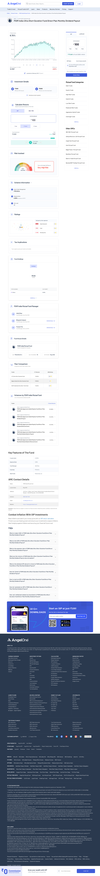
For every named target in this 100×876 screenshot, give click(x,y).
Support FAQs (33, 736)
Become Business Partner (35, 697)
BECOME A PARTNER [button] (35, 695)
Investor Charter (49, 859)
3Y (36, 64)
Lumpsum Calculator (55, 663)
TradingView (39, 749)
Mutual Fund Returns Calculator (58, 681)
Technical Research (12, 704)
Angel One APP (19, 746)
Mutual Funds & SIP (23, 9)
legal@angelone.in (45, 848)
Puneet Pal (19, 327)
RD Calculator (54, 675)
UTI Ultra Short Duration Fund (18, 376)
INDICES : (9, 756)
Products (44, 9)
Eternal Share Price (55, 728)
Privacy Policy (34, 851)
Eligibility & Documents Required (37, 706)
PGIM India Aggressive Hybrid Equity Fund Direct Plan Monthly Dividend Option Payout (31, 433)
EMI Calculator (54, 685)
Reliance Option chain (57, 763)
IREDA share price (12, 726)
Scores (48, 856)
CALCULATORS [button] (55, 656)
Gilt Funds (61, 778)
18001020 (24, 736)
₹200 (82, 48)
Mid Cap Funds (68, 778)
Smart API (56, 746)
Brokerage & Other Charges (14, 660)
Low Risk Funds (70, 103)
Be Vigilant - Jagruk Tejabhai (14, 710)
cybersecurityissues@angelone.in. (49, 846)
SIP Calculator (54, 662)
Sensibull (17, 749)
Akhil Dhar (19, 313)
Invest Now (76, 75)
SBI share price (33, 728)
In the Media (10, 665)
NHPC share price (33, 724)
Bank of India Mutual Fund (73, 158)
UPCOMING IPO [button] (76, 695)
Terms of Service (42, 851)
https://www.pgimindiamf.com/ (30, 504)
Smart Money (11, 698)
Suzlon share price (12, 724)
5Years (35, 126)
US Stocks (32, 671)
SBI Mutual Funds (36, 775)
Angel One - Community (13, 708)
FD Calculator (54, 673)
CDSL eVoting (78, 859)
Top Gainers (53, 706)
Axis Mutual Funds (46, 775)
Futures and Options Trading (79, 675)
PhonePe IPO (75, 706)
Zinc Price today (44, 772)
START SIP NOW (68, 3)
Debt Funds (69, 86)
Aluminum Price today (32, 772)
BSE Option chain (68, 763)
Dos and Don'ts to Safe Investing (37, 856)
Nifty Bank (21, 756)
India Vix (76, 756)
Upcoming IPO (33, 667)
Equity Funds (69, 90)
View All (76, 121)
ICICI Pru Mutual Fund (69, 775)
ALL (43, 64)
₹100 (70, 48)
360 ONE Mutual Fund (72, 132)
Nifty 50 (15, 756)
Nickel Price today (54, 772)
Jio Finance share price (78, 728)
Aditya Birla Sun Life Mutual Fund (75, 136)
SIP (18, 110)
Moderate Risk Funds (72, 108)
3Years (25, 126)
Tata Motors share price (13, 728)
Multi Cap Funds (77, 778)
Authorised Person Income (35, 704)
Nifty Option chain (18, 763)
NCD (31, 679)
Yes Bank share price (12, 730)
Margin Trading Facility (47, 746)
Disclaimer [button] (10, 826)
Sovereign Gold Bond (34, 687)
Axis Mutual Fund (71, 145)
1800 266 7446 (26, 496)
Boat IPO (75, 702)
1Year (15, 126)
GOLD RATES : (10, 766)
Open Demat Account (13, 658)
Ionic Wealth (29, 743)
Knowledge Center (12, 697)
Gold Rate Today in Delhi (36, 766)
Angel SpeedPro (36, 746)
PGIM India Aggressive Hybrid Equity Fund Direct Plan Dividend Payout (31, 417)
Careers (10, 671)
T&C (85, 71)
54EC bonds (32, 685)
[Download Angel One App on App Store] (65, 624)
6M (30, 64)
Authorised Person (77, 679)
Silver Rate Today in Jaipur (70, 769)
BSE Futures (58, 760)
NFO (31, 665)
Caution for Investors (35, 861)
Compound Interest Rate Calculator (59, 671)
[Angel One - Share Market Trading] (14, 3)
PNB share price (54, 726)
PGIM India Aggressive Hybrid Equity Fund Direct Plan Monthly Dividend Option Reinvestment (31, 440)
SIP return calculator (47, 518)
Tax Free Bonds (33, 683)
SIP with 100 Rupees (34, 662)
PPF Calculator (54, 683)
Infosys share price (77, 724)
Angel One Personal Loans (37, 859)
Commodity (32, 677)
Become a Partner (55, 9)
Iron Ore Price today (65, 772)
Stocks (31, 658)
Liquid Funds (35, 778)
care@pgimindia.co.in (28, 500)
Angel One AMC (21, 743)
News (38, 9)
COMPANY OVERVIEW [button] (13, 656)
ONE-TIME (31, 110)
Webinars (10, 669)
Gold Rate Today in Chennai (50, 766)
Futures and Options (34, 669)
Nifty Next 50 (42, 756)
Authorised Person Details (35, 712)
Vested (32, 749)
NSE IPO (74, 697)
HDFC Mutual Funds (57, 775)
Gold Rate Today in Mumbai (22, 766)
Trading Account (76, 662)
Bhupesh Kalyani (21, 320)
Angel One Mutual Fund (72, 141)
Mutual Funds (33, 660)
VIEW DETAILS (50, 320)
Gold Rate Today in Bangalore (81, 766)
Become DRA (32, 698)
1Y (33, 64)
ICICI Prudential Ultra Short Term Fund (19, 385)
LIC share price (76, 730)
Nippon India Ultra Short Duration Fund (20, 381)
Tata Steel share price (56, 722)
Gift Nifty (81, 756)
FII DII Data (53, 710)
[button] (33, 534)
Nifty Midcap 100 (51, 756)
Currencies (32, 675)
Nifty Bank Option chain (30, 763)
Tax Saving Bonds (34, 688)
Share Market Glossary (56, 700)
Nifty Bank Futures (26, 760)
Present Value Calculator (56, 677)
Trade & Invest (11, 9)
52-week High (54, 702)
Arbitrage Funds (70, 116)
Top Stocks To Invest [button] (14, 720)
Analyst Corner (76, 681)
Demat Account (76, 660)
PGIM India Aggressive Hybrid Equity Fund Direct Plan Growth (31, 410)
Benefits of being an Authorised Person (38, 702)
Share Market (75, 667)
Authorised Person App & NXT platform (38, 710)
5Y (40, 64)
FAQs (80, 856)
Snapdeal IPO (76, 708)
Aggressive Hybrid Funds (73, 112)
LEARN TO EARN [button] (12, 695)
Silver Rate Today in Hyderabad (23, 769)
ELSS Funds (27, 778)
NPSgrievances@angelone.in (13, 844)
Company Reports (12, 706)
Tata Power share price (35, 730)
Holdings (33, 266)
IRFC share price (11, 722)
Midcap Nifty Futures (38, 760)
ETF (30, 673)
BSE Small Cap (68, 756)
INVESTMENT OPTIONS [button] (35, 656)
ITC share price (76, 726)
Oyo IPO (74, 700)
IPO (73, 669)
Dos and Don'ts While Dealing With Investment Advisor (64, 856)
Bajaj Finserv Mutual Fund (73, 149)
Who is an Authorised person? (36, 700)
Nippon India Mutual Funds (82, 775)
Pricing (64, 9)
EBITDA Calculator (55, 679)
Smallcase (22, 749)
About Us (10, 662)
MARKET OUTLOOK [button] (55, 695)
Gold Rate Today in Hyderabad (65, 766)
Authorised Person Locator (36, 714)
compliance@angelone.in (43, 843)
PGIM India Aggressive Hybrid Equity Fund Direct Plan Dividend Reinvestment (31, 425)
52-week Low (54, 704)
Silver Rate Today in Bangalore (40, 769)
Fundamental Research (13, 702)
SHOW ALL (32, 298)
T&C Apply (85, 856)
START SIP (85, 871)
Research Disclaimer (12, 856)
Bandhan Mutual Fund (72, 154)
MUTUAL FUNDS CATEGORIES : (14, 778)
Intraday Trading (76, 665)
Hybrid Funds (69, 99)
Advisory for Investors (59, 859)
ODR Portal (9, 861)
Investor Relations (12, 667)
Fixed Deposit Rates (64, 746)
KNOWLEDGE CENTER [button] (78, 656)
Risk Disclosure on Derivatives (21, 861)
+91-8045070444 (31, 846)
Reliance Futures (49, 760)
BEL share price (54, 730)
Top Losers (53, 708)
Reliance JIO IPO (76, 698)
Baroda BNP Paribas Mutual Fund (75, 163)
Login (79, 3)
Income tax (75, 677)
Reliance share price (77, 722)
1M (23, 64)
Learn (32, 9)
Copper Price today (21, 772)
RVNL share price (33, 726)
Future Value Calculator (56, 669)
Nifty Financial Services (31, 756)
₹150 (76, 48)
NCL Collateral (69, 859)
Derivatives (75, 671)
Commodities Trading (77, 673)
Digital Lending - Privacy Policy (22, 859)
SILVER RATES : (11, 769)
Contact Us (10, 663)
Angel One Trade (27, 746)
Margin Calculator (55, 660)
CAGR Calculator (55, 665)
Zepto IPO (75, 704)
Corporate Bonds (33, 681)
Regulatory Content (23, 856)
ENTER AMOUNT (33, 116)
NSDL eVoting (86, 859)
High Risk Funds (70, 94)
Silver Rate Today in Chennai (56, 769)
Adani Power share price (56, 724)
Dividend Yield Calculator (56, 667)
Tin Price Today (75, 772)
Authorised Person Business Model (37, 708)
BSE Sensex (60, 756)
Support (70, 9)
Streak (28, 749)
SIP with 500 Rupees (34, 663)
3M (26, 64)
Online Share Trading (77, 664)
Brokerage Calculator (56, 658)
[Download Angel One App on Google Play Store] (65, 621)
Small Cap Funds (43, 778)
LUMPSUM (81, 34)
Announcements (54, 698)
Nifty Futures (17, 760)
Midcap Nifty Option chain (44, 763)
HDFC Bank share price (35, 722)
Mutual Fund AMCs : (12, 775)
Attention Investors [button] (13, 785)
